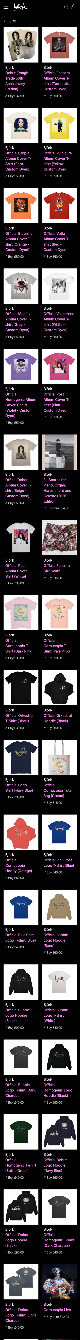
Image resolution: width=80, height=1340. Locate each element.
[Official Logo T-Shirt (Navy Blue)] (21, 757)
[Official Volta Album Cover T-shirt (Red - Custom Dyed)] (59, 205)
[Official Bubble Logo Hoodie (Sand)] (59, 907)
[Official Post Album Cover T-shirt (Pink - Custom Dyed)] (59, 366)
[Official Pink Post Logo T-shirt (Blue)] (59, 832)
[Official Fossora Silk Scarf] (59, 537)
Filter (8, 21)
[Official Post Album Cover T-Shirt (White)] (21, 537)
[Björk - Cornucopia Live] (59, 1281)
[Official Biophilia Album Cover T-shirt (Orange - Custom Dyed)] (21, 205)
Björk (9, 67)
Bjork (9, 474)
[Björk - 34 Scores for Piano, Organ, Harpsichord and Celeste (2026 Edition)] (59, 452)
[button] (73, 7)
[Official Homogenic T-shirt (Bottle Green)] (21, 1132)
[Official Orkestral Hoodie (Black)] (59, 687)
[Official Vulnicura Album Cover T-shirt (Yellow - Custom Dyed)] (59, 125)
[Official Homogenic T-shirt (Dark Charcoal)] (59, 1207)
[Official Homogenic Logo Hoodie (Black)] (59, 1057)
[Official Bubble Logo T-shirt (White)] (59, 982)
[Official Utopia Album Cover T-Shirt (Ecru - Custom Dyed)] (21, 125)
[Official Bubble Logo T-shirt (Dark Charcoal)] (21, 1057)
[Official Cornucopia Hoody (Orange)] (21, 832)
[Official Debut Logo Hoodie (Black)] (21, 1207)
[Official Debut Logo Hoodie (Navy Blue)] (59, 1132)
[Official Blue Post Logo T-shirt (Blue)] (21, 907)
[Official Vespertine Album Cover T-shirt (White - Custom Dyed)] (59, 286)
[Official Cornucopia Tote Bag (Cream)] (59, 757)
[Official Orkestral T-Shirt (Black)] (21, 687)
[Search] (66, 7)
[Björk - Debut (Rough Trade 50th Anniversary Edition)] (21, 45)
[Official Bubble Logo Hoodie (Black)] (21, 982)
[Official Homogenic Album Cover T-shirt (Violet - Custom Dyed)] (21, 366)
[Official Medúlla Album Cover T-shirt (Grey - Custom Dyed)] (21, 286)
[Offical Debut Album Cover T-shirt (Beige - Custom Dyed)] (21, 452)
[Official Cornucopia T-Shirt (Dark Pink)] (21, 612)
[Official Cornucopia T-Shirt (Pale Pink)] (59, 612)
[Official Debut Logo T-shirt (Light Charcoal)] (21, 1281)
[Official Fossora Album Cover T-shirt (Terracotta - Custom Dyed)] (59, 45)
